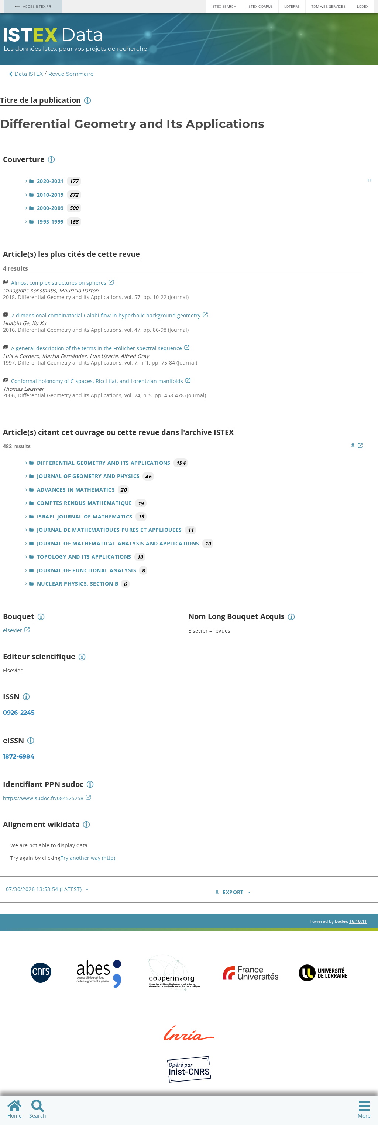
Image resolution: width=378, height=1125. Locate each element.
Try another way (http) (88, 857)
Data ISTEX (28, 74)
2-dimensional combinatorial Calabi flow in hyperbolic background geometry (105, 315)
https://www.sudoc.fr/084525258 (43, 798)
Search (37, 1115)
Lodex (362, 6)
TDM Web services (328, 6)
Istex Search (224, 6)
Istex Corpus (260, 6)
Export (233, 892)
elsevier (12, 630)
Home (14, 1115)
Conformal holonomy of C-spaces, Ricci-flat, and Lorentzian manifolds (97, 380)
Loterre (292, 6)
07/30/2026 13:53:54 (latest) (44, 889)
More (364, 1115)
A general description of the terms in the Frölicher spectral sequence (96, 348)
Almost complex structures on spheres (58, 282)
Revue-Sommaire (70, 74)
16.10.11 (358, 921)
